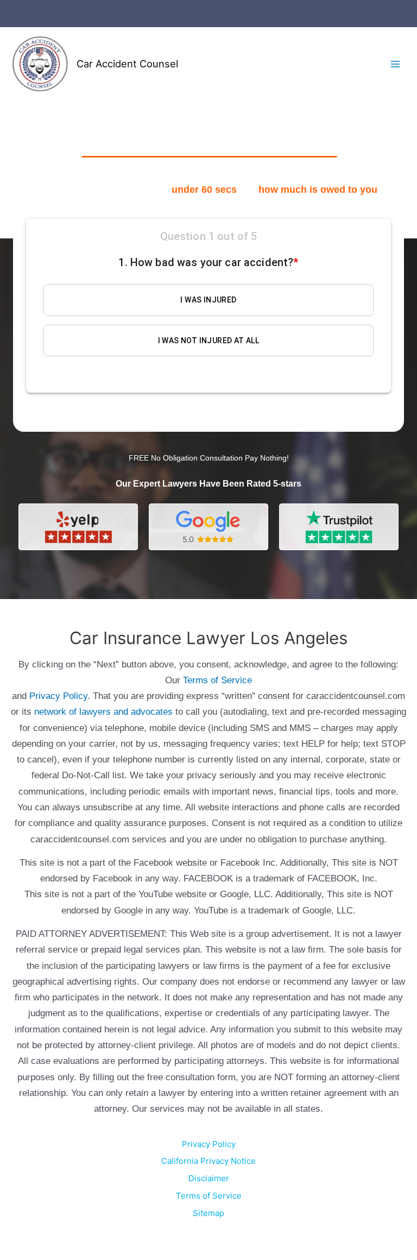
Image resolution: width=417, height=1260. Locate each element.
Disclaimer (208, 1178)
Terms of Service (217, 680)
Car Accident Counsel (127, 64)
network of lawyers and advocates (103, 712)
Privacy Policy (58, 696)
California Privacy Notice (208, 1161)
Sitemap (208, 1213)
